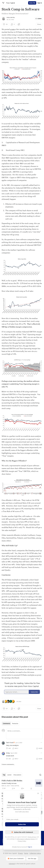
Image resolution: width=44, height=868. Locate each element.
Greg (8, 753)
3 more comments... (8, 764)
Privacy (20, 853)
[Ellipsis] (41, 742)
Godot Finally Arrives (9, 783)
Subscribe (32, 3)
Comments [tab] (6, 723)
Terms (26, 853)
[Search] (40, 775)
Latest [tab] (9, 775)
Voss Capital (11, 17)
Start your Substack (17, 858)
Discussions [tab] (17, 775)
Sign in (39, 3)
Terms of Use (32, 837)
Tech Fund (9, 742)
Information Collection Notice (26, 839)
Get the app (32, 858)
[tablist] (10, 723)
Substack (12, 864)
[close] (38, 793)
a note (12, 29)
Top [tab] (4, 775)
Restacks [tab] (15, 723)
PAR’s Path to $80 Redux (12, 780)
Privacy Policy (22, 841)
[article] (22, 784)
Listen (39, 18)
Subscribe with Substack (23, 832)
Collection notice (35, 853)
